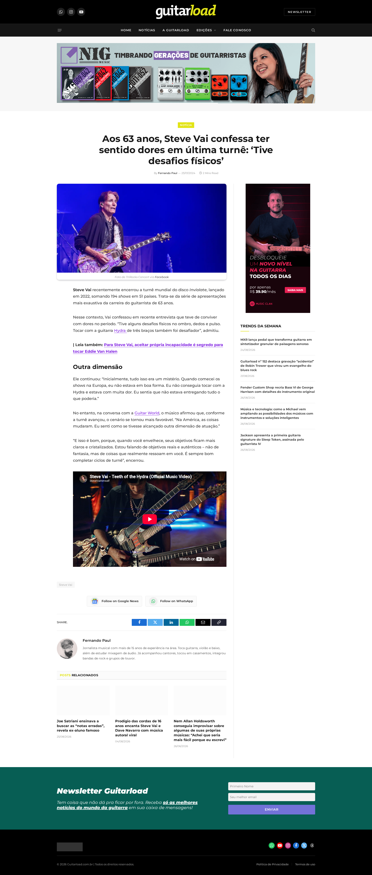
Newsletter (299, 12)
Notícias (147, 30)
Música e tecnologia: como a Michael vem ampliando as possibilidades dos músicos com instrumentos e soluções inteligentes (276, 413)
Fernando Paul (167, 173)
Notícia (186, 125)
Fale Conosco (237, 30)
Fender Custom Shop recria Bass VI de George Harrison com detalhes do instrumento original (277, 389)
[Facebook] (61, 301)
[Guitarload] (186, 12)
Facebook (162, 277)
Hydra (120, 330)
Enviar (271, 809)
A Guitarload (176, 30)
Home (126, 30)
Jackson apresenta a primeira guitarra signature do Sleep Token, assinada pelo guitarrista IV (272, 439)
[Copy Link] (61, 344)
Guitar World (147, 413)
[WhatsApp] (61, 333)
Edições (204, 30)
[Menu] (60, 30)
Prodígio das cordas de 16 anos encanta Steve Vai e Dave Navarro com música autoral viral (139, 728)
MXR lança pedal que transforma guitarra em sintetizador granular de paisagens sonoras (276, 342)
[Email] (61, 323)
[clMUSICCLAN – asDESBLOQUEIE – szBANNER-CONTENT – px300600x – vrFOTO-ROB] (278, 312)
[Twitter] (61, 312)
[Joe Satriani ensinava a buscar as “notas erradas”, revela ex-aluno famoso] (83, 700)
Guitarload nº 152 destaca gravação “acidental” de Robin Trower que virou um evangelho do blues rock (277, 365)
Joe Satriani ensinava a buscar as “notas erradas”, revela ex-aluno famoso (80, 726)
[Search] (313, 30)
